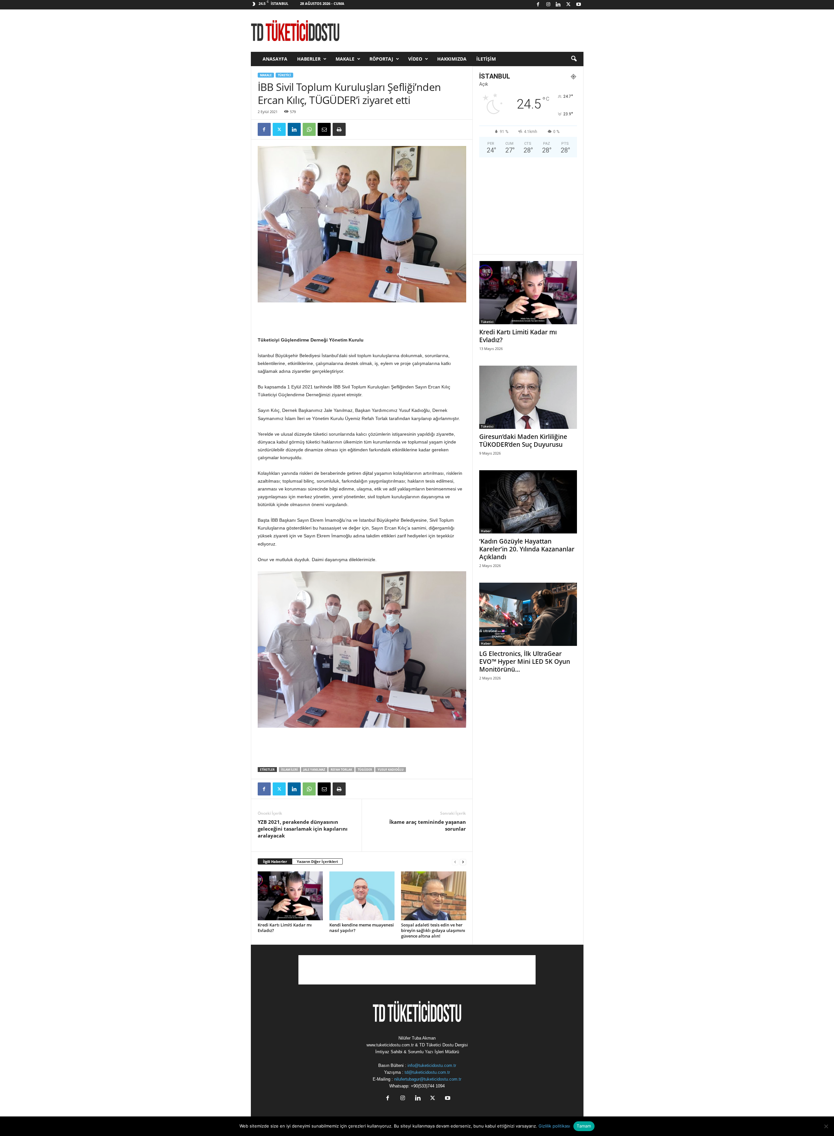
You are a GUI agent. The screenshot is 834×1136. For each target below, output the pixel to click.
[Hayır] (826, 1126)
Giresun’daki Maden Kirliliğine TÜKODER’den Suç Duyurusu (523, 440)
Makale (345, 59)
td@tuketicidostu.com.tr (427, 1072)
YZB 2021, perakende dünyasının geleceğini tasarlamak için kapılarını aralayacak (303, 829)
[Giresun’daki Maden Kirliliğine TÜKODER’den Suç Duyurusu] (528, 397)
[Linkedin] (558, 4)
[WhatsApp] (309, 129)
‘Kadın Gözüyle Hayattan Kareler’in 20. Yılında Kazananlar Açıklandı (526, 549)
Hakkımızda (452, 59)
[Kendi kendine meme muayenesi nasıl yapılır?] (362, 895)
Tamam (584, 1126)
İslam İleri (289, 769)
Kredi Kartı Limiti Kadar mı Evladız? (285, 927)
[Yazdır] (339, 129)
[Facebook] (538, 4)
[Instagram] (548, 4)
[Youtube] (578, 4)
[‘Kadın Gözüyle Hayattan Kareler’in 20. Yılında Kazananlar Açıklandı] (528, 501)
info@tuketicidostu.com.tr (432, 1065)
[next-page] (463, 861)
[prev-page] (455, 861)
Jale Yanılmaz (314, 769)
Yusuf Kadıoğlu (391, 769)
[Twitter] (568, 4)
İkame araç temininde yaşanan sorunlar (427, 825)
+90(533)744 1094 (428, 1086)
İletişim (486, 59)
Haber (486, 531)
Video (415, 59)
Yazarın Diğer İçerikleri (317, 861)
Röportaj (381, 59)
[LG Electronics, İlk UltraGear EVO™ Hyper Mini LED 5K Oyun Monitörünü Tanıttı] (528, 614)
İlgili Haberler (275, 861)
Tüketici (284, 75)
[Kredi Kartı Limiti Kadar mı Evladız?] (290, 895)
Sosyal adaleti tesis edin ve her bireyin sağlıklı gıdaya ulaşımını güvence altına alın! (433, 930)
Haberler (309, 59)
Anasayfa (275, 59)
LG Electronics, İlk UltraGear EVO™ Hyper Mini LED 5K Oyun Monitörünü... (524, 661)
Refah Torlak (341, 769)
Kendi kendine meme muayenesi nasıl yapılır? (361, 927)
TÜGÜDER (365, 769)
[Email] (324, 129)
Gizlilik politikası (554, 1126)
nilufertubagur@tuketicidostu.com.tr (427, 1079)
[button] (574, 59)
